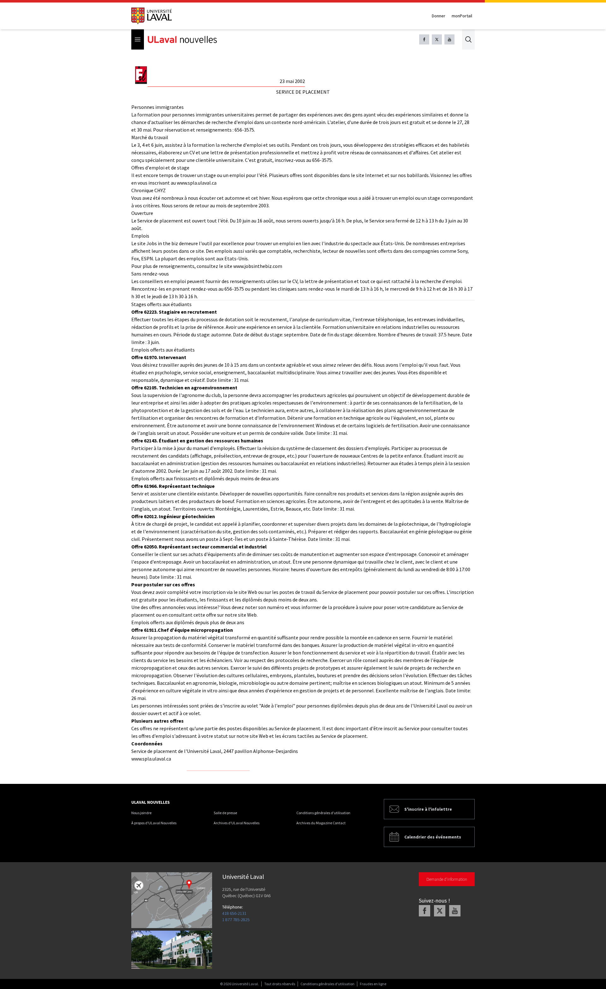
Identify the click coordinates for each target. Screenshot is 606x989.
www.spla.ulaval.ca (151, 758)
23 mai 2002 (292, 81)
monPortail (462, 16)
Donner (438, 16)
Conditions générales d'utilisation (323, 812)
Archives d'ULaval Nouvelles (236, 822)
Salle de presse (225, 812)
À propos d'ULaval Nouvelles (153, 822)
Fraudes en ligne (373, 983)
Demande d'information (446, 879)
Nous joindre (141, 812)
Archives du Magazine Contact (321, 822)
